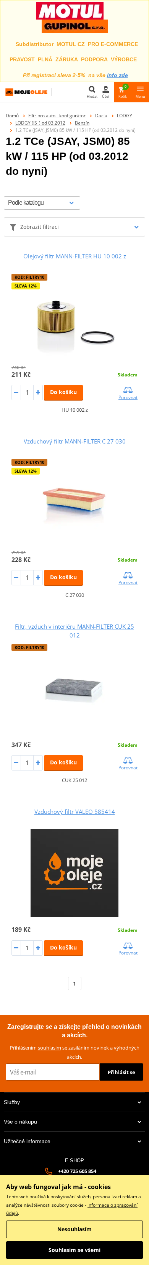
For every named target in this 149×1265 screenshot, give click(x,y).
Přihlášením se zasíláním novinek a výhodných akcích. (74, 1052)
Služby (12, 1102)
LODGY (124, 115)
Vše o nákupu (20, 1122)
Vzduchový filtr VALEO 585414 (74, 811)
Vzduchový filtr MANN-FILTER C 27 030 (75, 441)
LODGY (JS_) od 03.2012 (40, 123)
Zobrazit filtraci (39, 226)
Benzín (82, 123)
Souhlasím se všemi (74, 1250)
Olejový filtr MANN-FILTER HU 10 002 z (74, 256)
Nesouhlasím (74, 1229)
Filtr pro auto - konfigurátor (57, 115)
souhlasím (49, 1047)
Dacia (101, 115)
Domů (12, 115)
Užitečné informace (27, 1141)
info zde (117, 75)
